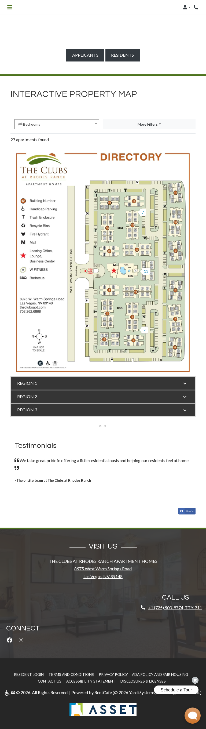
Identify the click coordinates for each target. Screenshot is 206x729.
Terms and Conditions (71, 674)
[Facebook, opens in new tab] (9, 640)
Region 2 (27, 396)
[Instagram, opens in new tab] (21, 640)
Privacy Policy (113, 674)
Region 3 (27, 409)
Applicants (88, 54)
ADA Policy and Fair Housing (160, 674)
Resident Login (29, 674)
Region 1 (27, 383)
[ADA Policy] (8, 693)
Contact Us (49, 681)
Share (189, 511)
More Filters (148, 124)
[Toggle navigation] (9, 7)
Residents (125, 54)
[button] (186, 7)
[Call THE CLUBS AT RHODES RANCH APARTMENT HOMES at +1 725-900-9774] (196, 7)
